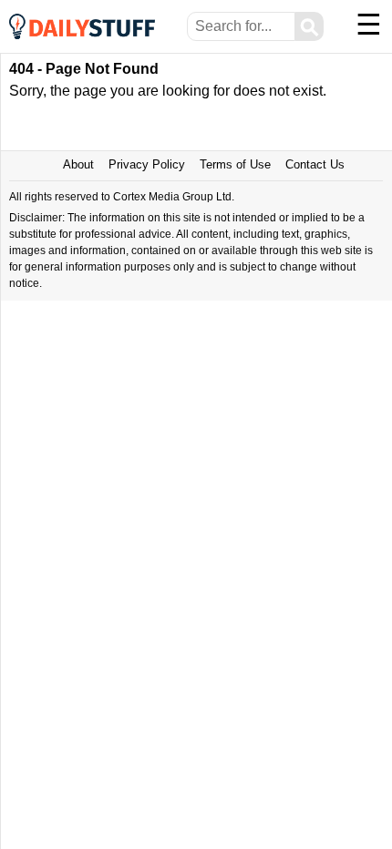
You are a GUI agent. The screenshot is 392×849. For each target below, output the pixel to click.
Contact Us (315, 164)
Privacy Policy (146, 164)
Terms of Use (235, 164)
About (78, 164)
